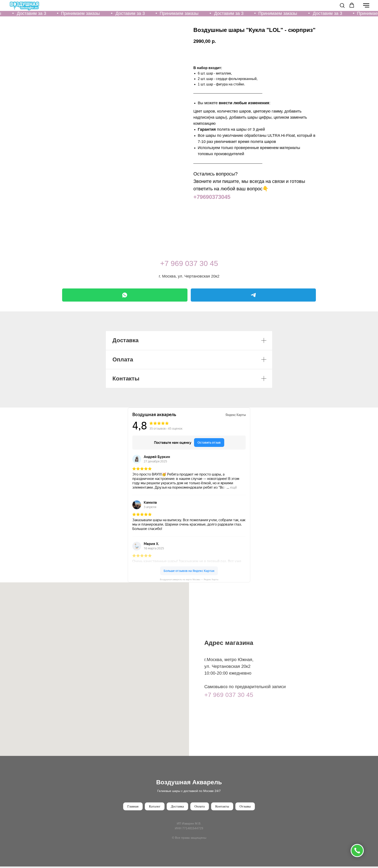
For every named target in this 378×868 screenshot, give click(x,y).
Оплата (199, 806)
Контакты (222, 806)
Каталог (154, 806)
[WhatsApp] (124, 295)
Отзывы (245, 806)
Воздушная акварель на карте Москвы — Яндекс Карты (189, 579)
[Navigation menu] (366, 5)
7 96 (171, 263)
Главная (132, 806)
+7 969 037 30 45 (228, 694)
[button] (342, 5)
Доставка (177, 806)
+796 (199, 197)
